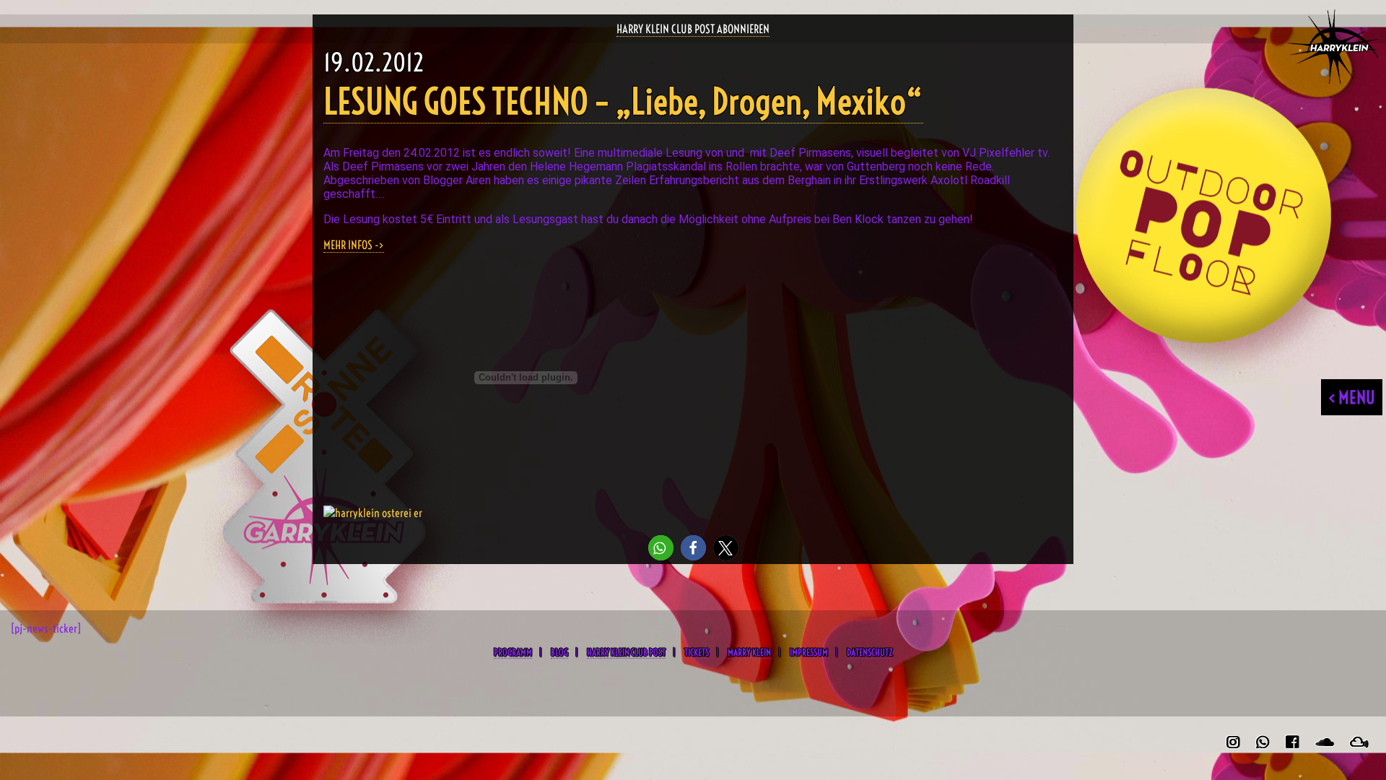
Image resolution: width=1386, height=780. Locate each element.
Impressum (809, 652)
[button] (661, 547)
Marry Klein (749, 652)
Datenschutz (869, 652)
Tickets (696, 652)
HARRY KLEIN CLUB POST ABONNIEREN (693, 29)
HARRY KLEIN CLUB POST (626, 652)
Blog (559, 652)
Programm (513, 652)
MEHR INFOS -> (353, 245)
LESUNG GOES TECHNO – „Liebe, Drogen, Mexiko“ (623, 101)
